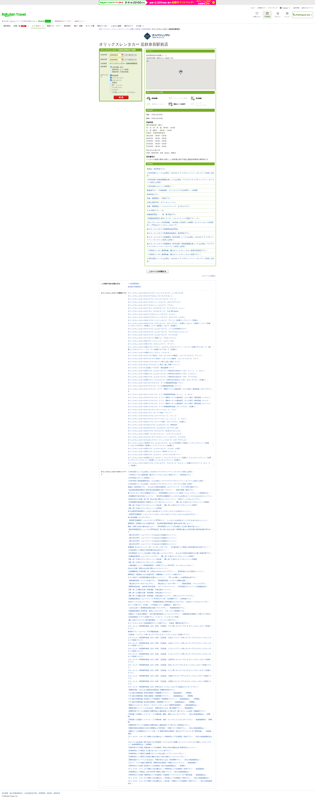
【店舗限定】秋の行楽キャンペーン (140, 496)
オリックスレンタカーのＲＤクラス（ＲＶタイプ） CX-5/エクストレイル (154, 431)
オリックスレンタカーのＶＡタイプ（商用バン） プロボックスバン (152, 338)
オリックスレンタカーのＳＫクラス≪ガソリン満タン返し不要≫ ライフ (154, 362)
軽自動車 (115, 75)
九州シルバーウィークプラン (183, 596)
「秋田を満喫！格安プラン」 (184, 490)
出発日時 (104, 55)
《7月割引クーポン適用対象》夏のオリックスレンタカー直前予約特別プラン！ (177, 250)
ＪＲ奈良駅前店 (133, 284)
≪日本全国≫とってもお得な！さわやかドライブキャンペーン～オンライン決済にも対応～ (180, 174)
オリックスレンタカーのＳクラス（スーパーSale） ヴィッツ (150, 413)
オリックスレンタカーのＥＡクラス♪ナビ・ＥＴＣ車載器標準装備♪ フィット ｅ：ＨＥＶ (160, 394)
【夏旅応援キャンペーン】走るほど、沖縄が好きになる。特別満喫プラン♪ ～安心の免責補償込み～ (164, 760)
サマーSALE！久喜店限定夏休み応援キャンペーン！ (147, 577)
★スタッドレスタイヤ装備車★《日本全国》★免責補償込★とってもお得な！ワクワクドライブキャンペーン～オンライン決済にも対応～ (180, 245)
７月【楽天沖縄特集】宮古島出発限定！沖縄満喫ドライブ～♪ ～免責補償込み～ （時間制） (162, 702)
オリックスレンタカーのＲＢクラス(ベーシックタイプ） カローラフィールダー (156, 317)
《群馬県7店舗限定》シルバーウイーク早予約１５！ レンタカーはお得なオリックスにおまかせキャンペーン (167, 520)
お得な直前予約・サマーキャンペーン (161, 202)
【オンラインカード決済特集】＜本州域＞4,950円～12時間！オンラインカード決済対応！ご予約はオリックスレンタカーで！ (180, 223)
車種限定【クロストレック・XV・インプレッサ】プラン (148, 547)
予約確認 (267, 16)
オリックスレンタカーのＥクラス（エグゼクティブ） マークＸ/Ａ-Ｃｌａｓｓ (156, 308)
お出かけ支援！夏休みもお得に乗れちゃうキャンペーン (148, 568)
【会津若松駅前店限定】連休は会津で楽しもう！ (173, 523)
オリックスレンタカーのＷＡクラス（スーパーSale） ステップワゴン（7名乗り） (157, 422)
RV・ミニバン (117, 85)
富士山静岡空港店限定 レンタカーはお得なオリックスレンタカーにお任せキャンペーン (159, 511)
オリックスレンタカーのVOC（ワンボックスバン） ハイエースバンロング (154, 434)
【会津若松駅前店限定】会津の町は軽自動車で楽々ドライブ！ (150, 490)
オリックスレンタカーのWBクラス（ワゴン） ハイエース (148, 352)
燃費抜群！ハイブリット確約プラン (169, 574)
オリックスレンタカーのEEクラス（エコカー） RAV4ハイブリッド (152, 451)
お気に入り (257, 16)
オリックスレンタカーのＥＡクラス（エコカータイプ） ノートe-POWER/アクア (157, 329)
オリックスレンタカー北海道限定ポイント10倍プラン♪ (147, 623)
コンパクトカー (117, 78)
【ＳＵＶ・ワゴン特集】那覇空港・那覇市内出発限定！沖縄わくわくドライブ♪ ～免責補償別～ (162, 763)
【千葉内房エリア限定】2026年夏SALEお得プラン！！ (147, 550)
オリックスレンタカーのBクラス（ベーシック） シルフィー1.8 (150, 341)
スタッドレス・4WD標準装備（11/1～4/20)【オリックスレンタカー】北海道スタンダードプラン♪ (163, 687)
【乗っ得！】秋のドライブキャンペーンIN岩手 (180, 505)
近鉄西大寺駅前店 (134, 287)
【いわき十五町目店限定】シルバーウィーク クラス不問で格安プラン (172, 487)
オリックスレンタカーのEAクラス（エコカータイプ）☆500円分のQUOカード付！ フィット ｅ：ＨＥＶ (166, 371)
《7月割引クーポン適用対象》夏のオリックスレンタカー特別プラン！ (174, 254)
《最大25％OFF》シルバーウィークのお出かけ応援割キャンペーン (152, 535)
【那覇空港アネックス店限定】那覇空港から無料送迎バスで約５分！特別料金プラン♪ (158, 725)
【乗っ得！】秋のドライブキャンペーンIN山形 (144, 505)
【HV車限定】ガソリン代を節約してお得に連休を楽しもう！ (179, 526)
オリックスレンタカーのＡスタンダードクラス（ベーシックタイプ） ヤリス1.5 (156, 437)
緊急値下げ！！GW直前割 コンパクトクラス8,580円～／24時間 (172, 190)
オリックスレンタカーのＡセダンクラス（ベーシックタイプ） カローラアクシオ (157, 440)
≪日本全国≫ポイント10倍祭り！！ (161, 186)
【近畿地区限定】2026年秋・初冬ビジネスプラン (145, 611)
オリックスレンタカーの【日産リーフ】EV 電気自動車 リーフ (151, 368)
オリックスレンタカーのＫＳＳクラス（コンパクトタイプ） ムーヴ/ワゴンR (155, 293)
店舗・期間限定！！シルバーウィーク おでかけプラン (168, 206)
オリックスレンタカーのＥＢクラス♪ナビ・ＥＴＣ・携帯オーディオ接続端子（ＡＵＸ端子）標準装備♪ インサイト (169, 397)
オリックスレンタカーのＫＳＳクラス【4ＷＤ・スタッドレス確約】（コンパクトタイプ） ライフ (163, 359)
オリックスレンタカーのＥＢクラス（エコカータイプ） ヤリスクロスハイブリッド (158, 332)
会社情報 (5, 793)
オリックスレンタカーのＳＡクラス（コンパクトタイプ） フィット (152, 299)
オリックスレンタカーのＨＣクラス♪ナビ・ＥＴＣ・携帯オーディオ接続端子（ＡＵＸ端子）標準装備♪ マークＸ (168, 400)
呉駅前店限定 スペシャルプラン (194, 583)
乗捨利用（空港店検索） (121, 72)
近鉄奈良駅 (146, 29)
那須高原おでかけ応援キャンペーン (191, 571)
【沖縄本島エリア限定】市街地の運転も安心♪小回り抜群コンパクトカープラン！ (157, 757)
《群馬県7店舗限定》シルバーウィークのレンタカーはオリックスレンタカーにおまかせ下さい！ (162, 514)
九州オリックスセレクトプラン (189, 499)
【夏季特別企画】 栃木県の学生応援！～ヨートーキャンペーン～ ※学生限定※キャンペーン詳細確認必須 (167, 586)
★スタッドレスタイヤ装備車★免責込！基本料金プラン (168, 233)
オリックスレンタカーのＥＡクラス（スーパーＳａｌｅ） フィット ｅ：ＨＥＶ (157, 419)
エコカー (115, 90)
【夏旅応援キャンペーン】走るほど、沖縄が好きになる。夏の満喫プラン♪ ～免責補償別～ (161, 708)
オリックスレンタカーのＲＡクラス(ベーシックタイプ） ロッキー (151, 314)
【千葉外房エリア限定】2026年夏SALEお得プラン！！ (190, 547)
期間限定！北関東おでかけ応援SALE (141, 523)
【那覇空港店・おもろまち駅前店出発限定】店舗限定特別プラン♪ (151, 690)
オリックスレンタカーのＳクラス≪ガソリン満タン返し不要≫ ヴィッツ (154, 365)
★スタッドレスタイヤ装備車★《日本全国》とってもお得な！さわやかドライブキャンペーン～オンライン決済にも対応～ (180, 238)
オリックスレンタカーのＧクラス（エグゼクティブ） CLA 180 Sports (153, 311)
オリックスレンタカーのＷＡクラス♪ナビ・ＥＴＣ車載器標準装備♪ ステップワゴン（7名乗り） (162, 406)
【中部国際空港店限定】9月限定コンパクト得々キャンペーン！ (150, 502)
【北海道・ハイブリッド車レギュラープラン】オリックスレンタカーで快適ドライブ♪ (158, 634)
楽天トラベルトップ (106, 29)
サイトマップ (272, 8)
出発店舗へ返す (117, 67)
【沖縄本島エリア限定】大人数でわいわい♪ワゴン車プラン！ (150, 750)
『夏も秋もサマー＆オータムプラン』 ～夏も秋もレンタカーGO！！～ (154, 583)
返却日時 (104, 59)
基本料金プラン (153, 194)
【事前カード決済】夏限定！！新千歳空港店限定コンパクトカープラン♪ (154, 614)
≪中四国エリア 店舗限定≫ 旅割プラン (166, 605)
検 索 (121, 97)
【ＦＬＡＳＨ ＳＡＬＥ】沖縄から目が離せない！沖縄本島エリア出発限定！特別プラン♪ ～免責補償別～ (166, 769)
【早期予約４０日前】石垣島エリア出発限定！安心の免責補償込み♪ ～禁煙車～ (157, 766)
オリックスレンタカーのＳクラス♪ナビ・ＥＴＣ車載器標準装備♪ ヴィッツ (154, 386)
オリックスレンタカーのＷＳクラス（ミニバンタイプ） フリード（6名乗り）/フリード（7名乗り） (163, 320)
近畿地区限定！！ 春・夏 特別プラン (162, 214)
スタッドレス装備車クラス (174, 611)
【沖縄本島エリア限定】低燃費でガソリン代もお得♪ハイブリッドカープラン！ (156, 753)
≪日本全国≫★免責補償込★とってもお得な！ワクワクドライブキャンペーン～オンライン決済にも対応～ (180, 181)
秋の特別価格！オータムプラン (139, 517)
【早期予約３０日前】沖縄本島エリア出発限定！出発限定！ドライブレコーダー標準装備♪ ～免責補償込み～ (167, 775)
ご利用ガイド (261, 8)
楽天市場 (296, 8)
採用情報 (42, 793)
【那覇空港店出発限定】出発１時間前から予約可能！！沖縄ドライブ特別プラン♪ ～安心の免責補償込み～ (166, 728)
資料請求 (57, 793)
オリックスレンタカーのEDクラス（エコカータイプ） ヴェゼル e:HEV (154, 448)
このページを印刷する (157, 271)
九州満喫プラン (172, 599)
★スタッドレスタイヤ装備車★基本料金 (162, 229)
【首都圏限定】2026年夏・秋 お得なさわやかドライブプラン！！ (152, 571)
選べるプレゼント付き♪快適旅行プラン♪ (142, 493)
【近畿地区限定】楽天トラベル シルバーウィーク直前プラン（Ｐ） (173, 218)
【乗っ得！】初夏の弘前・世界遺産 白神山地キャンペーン (149, 590)
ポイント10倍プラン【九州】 (138, 605)
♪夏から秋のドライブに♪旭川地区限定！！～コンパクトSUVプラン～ (153, 620)
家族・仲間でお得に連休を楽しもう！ (141, 526)
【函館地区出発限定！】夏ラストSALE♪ (196, 614)
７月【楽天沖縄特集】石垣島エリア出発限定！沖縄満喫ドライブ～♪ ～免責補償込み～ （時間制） (164, 699)
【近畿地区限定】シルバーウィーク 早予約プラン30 (146, 599)
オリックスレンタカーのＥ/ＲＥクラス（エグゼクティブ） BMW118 (152, 425)
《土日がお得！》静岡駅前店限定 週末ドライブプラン (147, 608)
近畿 (131, 29)
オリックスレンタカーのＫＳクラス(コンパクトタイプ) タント (150, 296)
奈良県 (137, 29)
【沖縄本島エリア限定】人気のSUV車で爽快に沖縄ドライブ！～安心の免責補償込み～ (159, 772)
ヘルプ (252, 8)
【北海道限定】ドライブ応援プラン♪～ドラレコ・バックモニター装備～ (154, 617)
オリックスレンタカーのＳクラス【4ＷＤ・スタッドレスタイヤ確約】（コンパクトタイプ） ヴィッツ (164, 355)
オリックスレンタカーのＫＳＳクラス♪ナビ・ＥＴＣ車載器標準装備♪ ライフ (155, 383)
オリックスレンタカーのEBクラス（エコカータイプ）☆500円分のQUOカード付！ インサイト (162, 374)
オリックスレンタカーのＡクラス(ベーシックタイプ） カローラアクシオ (154, 302)
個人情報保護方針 (16, 793)
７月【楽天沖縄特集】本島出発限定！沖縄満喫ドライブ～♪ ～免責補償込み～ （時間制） (161, 696)
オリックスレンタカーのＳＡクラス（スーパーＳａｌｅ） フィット (152, 416)
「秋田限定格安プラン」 (177, 608)
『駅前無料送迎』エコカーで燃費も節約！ (172, 580)
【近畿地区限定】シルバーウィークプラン (143, 556)
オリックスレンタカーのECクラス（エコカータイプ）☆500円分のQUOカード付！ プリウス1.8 (162, 377)
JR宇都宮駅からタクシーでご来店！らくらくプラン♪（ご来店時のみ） (184, 493)
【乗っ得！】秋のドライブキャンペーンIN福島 (192, 502)
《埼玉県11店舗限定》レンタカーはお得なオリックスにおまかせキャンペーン (183, 496)
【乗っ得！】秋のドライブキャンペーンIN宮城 (144, 508)
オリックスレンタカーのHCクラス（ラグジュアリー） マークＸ (151, 344)
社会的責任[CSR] (31, 793)
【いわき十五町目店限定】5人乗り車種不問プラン (193, 553)
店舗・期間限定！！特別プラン (159, 198)
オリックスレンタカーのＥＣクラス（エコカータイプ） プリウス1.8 (152, 335)
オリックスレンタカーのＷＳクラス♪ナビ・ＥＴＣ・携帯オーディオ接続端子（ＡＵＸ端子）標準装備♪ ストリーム (169, 403)
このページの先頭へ (209, 276)
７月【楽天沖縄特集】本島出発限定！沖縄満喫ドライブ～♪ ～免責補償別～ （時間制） (160, 693)
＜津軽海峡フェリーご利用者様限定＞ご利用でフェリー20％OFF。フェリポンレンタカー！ (161, 565)
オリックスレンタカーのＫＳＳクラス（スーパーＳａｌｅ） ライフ (152, 410)
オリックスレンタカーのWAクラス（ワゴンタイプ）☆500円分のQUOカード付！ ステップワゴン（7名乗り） (167, 380)
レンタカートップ (121, 29)
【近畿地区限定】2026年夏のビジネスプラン (168, 602)
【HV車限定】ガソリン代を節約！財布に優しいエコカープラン (150, 553)
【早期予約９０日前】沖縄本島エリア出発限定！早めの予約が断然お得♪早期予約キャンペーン (162, 747)
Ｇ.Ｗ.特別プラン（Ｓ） (156, 210)
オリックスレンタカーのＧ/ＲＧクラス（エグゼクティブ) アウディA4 (153, 428)
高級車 (114, 83)
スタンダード (117, 80)
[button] (181, 71)
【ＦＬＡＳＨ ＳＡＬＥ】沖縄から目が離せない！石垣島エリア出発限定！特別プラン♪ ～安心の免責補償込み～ (169, 778)
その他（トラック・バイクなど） (124, 92)
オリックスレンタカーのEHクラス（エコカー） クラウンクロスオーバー (154, 454)
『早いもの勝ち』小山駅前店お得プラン (181, 577)
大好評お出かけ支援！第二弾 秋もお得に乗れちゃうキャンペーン (152, 499)
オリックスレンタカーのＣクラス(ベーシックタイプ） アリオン (151, 305)
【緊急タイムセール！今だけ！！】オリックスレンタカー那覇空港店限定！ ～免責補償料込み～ (163, 705)
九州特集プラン (185, 599)
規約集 (49, 793)
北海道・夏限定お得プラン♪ (179, 623)
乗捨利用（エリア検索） (121, 69)
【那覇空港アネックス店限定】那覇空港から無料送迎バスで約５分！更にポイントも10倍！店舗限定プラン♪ (167, 711)
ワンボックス (117, 87)
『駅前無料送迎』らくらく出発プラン (141, 580)
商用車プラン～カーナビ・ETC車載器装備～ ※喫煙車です (149, 631)
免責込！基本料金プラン (156, 169)
